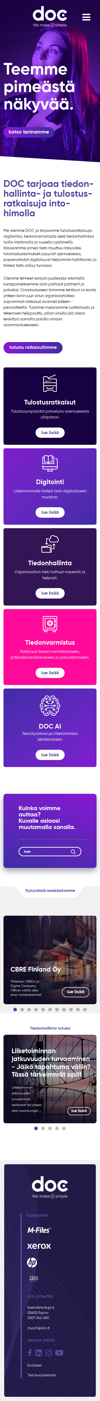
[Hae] (73, 852)
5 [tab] (43, 1009)
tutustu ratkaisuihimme (33, 347)
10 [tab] (78, 1009)
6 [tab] (50, 1009)
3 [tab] (29, 1009)
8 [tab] (64, 1009)
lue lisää (75, 992)
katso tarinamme (29, 132)
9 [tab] (71, 1009)
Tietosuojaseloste (41, 1375)
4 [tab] (36, 1009)
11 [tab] (85, 1009)
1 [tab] (15, 1009)
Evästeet (34, 1365)
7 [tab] (57, 1009)
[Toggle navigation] (86, 17)
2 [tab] (22, 1009)
